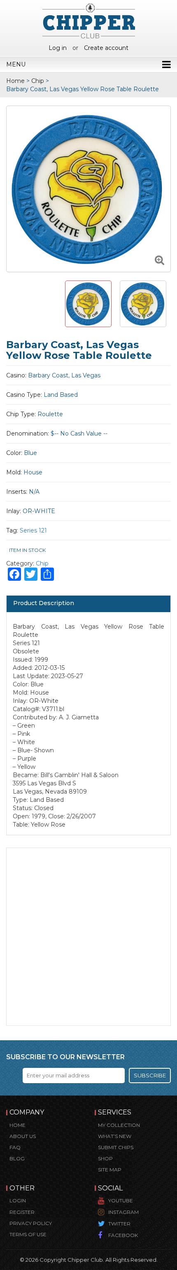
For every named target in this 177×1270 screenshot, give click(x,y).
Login (17, 1200)
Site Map (109, 1169)
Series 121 (33, 530)
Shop (105, 1158)
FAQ (15, 1147)
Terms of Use (28, 1234)
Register (22, 1212)
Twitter (119, 1224)
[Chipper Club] (88, 20)
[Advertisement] (88, 936)
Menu (16, 64)
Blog (17, 1158)
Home (15, 81)
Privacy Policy (30, 1223)
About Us (22, 1136)
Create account (106, 48)
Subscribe (150, 1075)
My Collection (119, 1125)
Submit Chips (115, 1147)
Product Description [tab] (43, 603)
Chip (37, 81)
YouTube (120, 1200)
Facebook (123, 1235)
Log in (58, 48)
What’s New (114, 1136)
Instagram (123, 1212)
